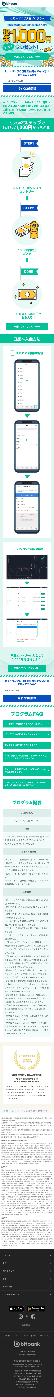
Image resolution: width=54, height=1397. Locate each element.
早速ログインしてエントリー (27, 56)
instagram (21, 1316)
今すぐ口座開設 (27, 88)
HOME (5, 1111)
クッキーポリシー (31, 1336)
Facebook (33, 1316)
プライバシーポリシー (12, 1336)
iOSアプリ (16, 1309)
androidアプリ (36, 1309)
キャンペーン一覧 (16, 1111)
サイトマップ (45, 1336)
